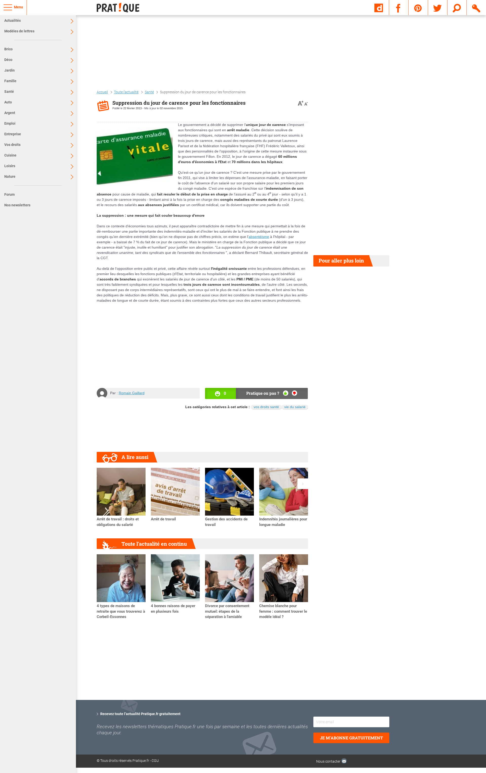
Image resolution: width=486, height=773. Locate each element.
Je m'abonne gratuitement (351, 737)
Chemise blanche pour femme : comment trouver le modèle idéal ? (283, 611)
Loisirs (9, 166)
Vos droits (12, 145)
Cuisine (10, 155)
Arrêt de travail (163, 519)
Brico (8, 49)
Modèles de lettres (19, 31)
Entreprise (12, 134)
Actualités (12, 20)
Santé (9, 92)
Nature (9, 176)
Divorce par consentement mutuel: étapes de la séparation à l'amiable (227, 611)
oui (285, 393)
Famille (10, 81)
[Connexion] (476, 7)
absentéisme (259, 237)
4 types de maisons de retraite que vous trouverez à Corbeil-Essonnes (121, 611)
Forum (9, 194)
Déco (8, 60)
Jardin (9, 70)
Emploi (9, 123)
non (294, 393)
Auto (8, 102)
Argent (9, 113)
